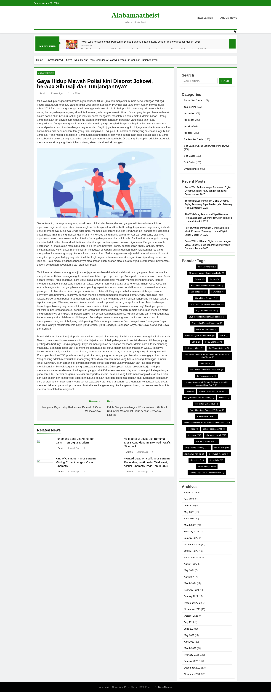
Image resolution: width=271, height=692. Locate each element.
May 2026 (189, 512)
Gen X (224, 336)
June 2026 (189, 505)
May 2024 (189, 570)
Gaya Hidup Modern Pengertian (207, 323)
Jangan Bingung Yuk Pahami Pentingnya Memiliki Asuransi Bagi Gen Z (207, 383)
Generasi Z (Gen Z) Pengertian (200, 336)
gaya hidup (217, 292)
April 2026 (189, 518)
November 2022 (192, 674)
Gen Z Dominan (213, 342)
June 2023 (189, 628)
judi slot (188, 126)
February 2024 (191, 590)
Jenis (190, 391)
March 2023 (190, 648)
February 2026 (191, 531)
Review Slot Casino (194, 139)
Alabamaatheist (135, 15)
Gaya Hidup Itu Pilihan (207, 311)
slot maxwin (221, 448)
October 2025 (191, 551)
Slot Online (189, 162)
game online (190, 106)
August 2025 (190, 564)
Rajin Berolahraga (206, 416)
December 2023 (192, 603)
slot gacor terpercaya (206, 441)
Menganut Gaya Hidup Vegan (213, 391)
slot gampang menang (197, 448)
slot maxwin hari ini (194, 454)
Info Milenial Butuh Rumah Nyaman (206, 370)
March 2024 (190, 583)
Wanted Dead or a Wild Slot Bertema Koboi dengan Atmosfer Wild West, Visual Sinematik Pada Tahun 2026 (147, 462)
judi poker (189, 119)
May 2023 (189, 635)
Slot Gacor (189, 155)
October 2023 (191, 615)
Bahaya (200, 279)
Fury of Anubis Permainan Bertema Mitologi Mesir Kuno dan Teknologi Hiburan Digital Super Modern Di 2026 (207, 231)
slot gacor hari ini (216, 435)
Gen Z (196, 342)
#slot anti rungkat (207, 267)
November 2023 (192, 609)
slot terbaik (216, 460)
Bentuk (214, 279)
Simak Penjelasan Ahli (214, 429)
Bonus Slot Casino (193, 100)
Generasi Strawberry (206, 329)
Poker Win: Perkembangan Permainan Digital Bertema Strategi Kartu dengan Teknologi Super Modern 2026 (140, 41)
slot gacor (194, 435)
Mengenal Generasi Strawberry (199, 398)
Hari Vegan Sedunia (218, 348)
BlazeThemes (165, 687)
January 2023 (191, 661)
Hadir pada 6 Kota (194, 348)
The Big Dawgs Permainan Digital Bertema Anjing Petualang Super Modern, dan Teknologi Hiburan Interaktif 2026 (208, 204)
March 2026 (190, 525)
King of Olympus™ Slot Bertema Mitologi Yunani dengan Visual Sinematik (76, 462)
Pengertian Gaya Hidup (206, 404)
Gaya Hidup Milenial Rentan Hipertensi (207, 317)
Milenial (224, 398)
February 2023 (191, 654)
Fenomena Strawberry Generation (207, 285)
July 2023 (189, 622)
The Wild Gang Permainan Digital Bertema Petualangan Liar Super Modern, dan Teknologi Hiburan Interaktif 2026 (208, 218)
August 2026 (190, 492)
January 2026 (191, 538)
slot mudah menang (219, 454)
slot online (197, 460)
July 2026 (189, 499)
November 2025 (192, 544)
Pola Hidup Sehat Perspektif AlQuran (206, 410)
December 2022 (192, 667)
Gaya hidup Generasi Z (206, 298)
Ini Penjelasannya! (206, 376)
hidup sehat (206, 363)
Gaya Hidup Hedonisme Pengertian (206, 304)
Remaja (193, 429)
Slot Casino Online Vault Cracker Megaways (206, 145)
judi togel (188, 132)
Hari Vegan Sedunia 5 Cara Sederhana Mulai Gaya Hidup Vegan (207, 355)
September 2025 (192, 557)
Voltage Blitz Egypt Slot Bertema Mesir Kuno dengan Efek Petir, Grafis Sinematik (147, 442)
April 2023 (189, 641)
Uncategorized (46, 73)
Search (226, 80)
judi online (189, 113)
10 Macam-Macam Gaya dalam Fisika (206, 273)
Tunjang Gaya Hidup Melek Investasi (206, 473)
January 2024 (191, 596)
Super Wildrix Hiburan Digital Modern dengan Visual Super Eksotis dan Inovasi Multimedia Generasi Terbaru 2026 (208, 245)
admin (43, 93)
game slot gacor (197, 292)
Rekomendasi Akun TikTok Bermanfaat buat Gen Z (207, 423)
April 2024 (189, 577)
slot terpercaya (207, 466)
